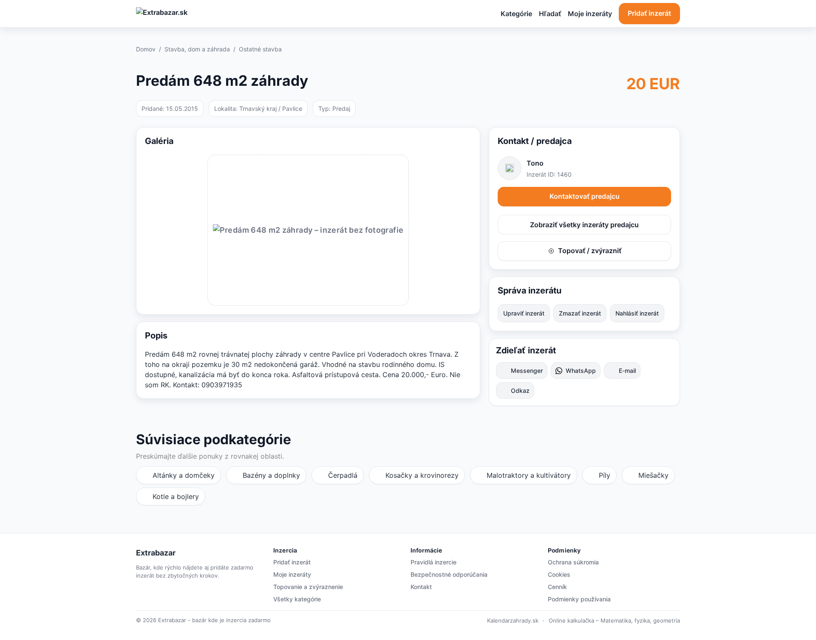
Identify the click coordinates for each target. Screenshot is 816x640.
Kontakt (421, 586)
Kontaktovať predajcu (585, 196)
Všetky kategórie (297, 599)
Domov (146, 49)
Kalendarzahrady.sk (512, 620)
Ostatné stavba (260, 49)
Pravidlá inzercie (433, 562)
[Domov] (194, 13)
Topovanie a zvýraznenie (308, 586)
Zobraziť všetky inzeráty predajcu (584, 224)
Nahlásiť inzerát (637, 313)
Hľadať (550, 13)
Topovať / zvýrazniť (589, 250)
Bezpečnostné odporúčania (449, 574)
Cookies (559, 574)
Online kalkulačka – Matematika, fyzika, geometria (614, 620)
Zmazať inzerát (580, 313)
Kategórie (516, 13)
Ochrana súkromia (573, 562)
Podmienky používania (579, 599)
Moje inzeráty (590, 13)
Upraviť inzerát (523, 313)
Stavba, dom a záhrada (197, 49)
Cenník (557, 586)
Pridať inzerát (649, 13)
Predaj (341, 108)
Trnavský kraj (258, 108)
